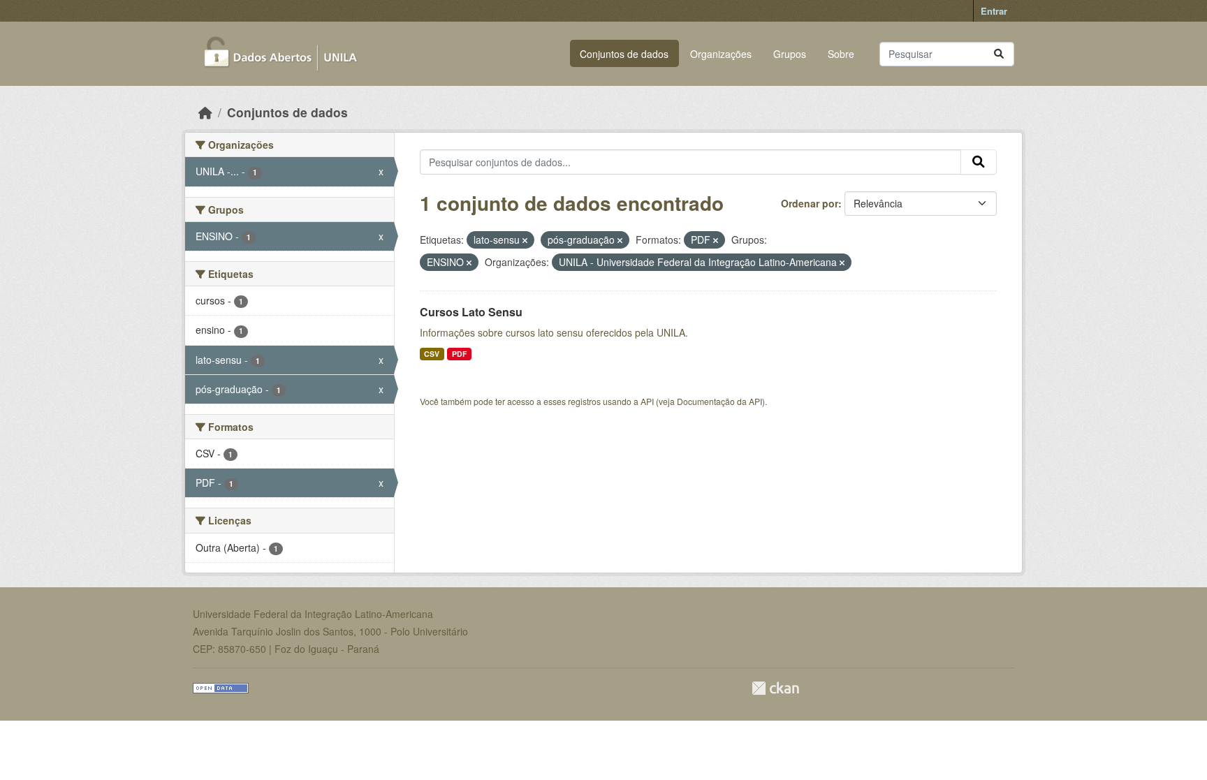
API (647, 401)
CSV (431, 353)
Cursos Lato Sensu (471, 312)
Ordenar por (809, 203)
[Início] (205, 112)
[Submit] (999, 54)
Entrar (994, 10)
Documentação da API (719, 401)
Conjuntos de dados (624, 54)
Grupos (789, 54)
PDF (459, 353)
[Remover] (524, 240)
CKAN (775, 688)
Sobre (841, 54)
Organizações (721, 54)
